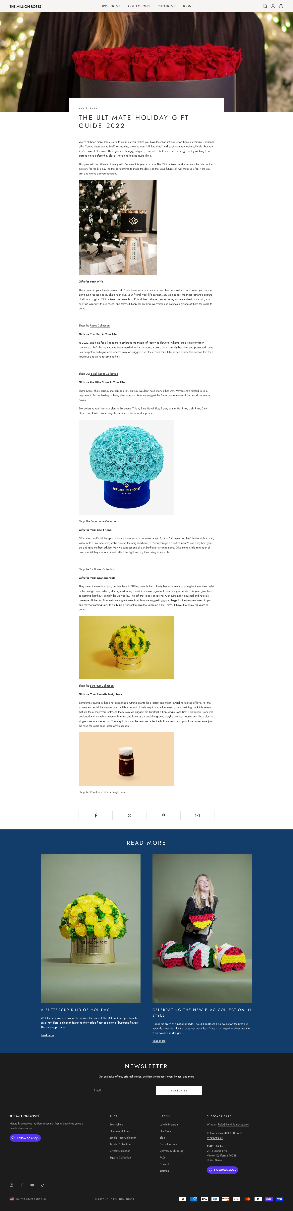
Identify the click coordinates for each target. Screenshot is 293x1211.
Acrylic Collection (120, 1144)
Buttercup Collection (102, 686)
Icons (188, 6)
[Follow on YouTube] (32, 1185)
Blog (162, 1138)
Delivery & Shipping (171, 1151)
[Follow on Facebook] (22, 1185)
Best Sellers (116, 1124)
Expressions (110, 6)
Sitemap (164, 1171)
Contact (164, 1164)
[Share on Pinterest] (163, 815)
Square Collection (120, 1157)
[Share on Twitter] (129, 815)
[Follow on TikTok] (43, 1185)
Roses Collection (100, 325)
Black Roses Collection (104, 374)
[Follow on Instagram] (12, 1185)
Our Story (165, 1131)
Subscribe (179, 1090)
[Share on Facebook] (95, 815)
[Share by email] (197, 815)
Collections (139, 6)
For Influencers (168, 1144)
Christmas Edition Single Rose (108, 792)
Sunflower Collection (102, 569)
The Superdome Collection (101, 521)
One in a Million (119, 1131)
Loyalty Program (169, 1124)
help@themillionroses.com (233, 1124)
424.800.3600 (233, 1133)
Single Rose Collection (123, 1138)
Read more (47, 1035)
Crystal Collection (120, 1151)
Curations (166, 6)
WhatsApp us (215, 1138)
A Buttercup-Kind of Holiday (75, 1009)
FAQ (162, 1157)
